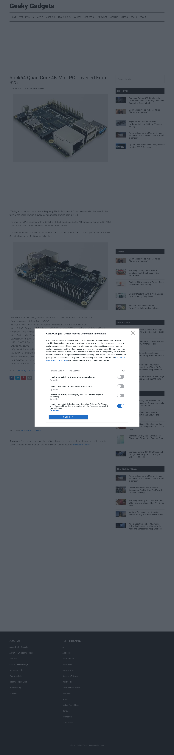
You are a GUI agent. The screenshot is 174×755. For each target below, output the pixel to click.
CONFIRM (68, 417)
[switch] (120, 377)
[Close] (134, 333)
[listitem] (87, 370)
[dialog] (87, 378)
